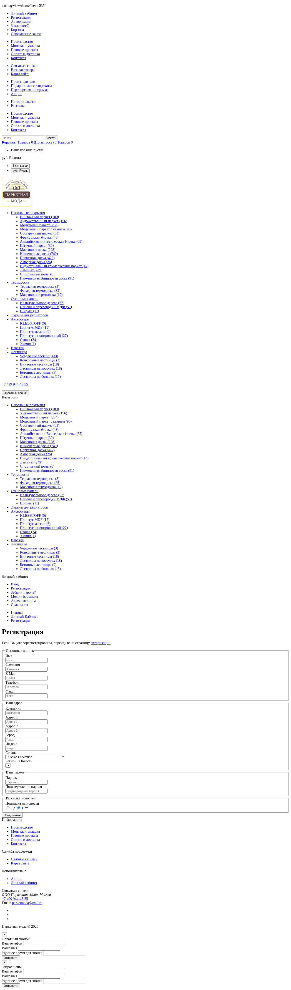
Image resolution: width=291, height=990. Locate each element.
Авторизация (21, 21)
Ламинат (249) (31, 270)
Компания (13, 708)
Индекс (11, 744)
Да (12, 808)
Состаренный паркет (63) (39, 233)
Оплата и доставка (25, 54)
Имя (8, 656)
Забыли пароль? (23, 592)
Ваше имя (9, 948)
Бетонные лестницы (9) (38, 372)
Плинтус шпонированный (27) (44, 336)
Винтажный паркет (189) (39, 217)
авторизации (100, 643)
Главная (17, 612)
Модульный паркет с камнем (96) (46, 229)
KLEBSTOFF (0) (33, 323)
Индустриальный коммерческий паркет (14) (54, 266)
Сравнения (19, 605)
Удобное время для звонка (22, 953)
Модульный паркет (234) (39, 225)
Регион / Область (18, 761)
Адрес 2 (11, 726)
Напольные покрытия (28, 213)
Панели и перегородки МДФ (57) (46, 307)
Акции (16, 94)
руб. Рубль (20, 170)
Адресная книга (23, 600)
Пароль (11, 778)
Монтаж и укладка (25, 46)
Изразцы (17, 348)
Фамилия (12, 665)
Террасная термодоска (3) (39, 286)
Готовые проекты (24, 50)
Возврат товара (23, 70)
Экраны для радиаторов (29, 315)
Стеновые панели (24, 299)
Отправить (11, 958)
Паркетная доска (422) (37, 258)
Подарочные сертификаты (31, 86)
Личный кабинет (24, 883)
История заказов (23, 101)
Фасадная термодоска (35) (40, 290)
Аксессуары (20, 319)
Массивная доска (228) (37, 250)
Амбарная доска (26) (36, 262)
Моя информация (24, 596)
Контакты (18, 58)
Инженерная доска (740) (39, 254)
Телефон (12, 682)
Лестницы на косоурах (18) (41, 368)
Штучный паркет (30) (37, 245)
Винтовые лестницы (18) (39, 364)
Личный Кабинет (24, 616)
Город (10, 735)
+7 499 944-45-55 (15, 384)
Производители (23, 81)
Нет (24, 808)
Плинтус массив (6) (35, 331)
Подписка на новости (22, 803)
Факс (9, 691)
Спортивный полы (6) (37, 274)
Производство (22, 41)
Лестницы (19, 352)
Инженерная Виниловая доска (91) (47, 278)
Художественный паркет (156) (43, 221)
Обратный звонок (15, 393)
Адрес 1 (11, 717)
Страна (11, 753)
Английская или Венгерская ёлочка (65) (51, 241)
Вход (15, 584)
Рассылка (18, 106)
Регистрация (20, 17)
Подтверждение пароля (23, 786)
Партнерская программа (29, 90)
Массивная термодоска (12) (41, 295)
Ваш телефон (12, 943)
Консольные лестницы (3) (40, 360)
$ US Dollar (20, 166)
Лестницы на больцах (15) (40, 376)
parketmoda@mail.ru (27, 903)
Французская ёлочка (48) (39, 237)
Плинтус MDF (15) (34, 327)
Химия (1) (28, 344)
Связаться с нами (24, 66)
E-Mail (10, 673)
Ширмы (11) (29, 311)
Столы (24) (28, 340)
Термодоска (20, 282)
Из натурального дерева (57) (42, 303)
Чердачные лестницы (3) (39, 356)
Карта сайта (20, 74)
